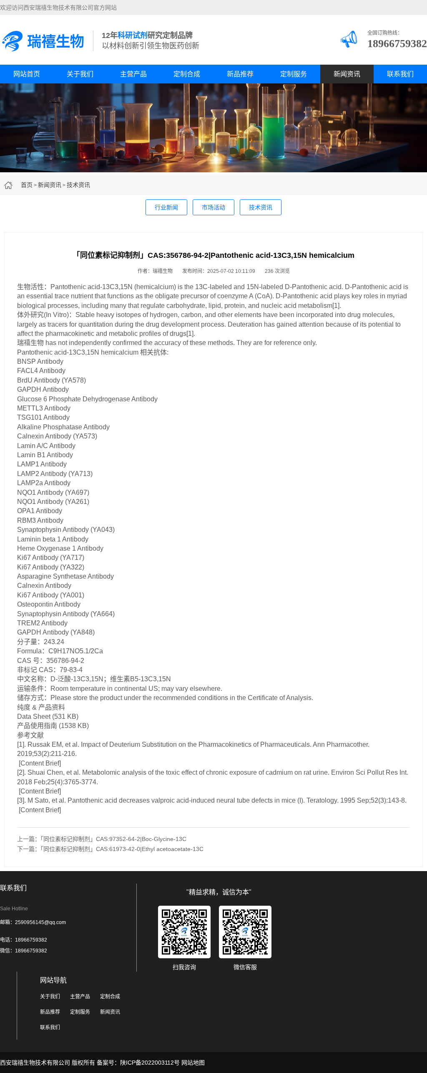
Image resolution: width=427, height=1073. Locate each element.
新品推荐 (240, 74)
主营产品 (133, 74)
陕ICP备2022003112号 (150, 1062)
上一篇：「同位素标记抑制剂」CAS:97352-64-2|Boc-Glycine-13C (101, 839)
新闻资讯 (347, 74)
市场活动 (213, 207)
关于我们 (80, 74)
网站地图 (193, 1062)
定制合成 (186, 74)
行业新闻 (166, 207)
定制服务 (293, 74)
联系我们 (400, 74)
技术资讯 (78, 184)
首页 (27, 184)
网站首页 (26, 74)
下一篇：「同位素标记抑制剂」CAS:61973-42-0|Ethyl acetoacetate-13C (110, 849)
